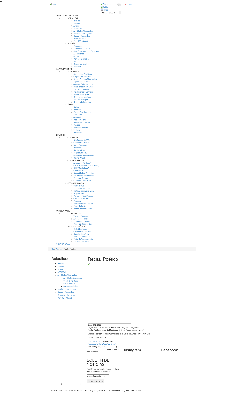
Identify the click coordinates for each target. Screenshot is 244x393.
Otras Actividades (70, 286)
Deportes (77, 109)
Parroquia (77, 201)
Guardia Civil (78, 185)
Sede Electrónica (80, 229)
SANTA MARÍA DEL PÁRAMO (67, 15)
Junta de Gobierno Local (83, 84)
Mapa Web (102, 384)
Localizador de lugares (82, 33)
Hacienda (77, 147)
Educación (77, 114)
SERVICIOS (60, 135)
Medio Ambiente (80, 119)
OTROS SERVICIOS (75, 160)
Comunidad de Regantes (83, 173)
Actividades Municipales (83, 31)
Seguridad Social (80, 152)
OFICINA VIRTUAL (63, 211)
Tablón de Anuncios (81, 241)
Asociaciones (78, 53)
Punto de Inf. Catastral (82, 206)
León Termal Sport (80, 99)
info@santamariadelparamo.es (155, 390)
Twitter (99, 344)
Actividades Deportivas (72, 278)
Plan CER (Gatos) (80, 41)
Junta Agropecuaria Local (83, 191)
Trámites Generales (81, 216)
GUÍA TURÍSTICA (63, 244)
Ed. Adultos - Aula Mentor (83, 175)
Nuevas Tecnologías (81, 122)
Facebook (92, 344)
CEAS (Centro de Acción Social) (86, 165)
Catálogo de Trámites (82, 231)
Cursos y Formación (81, 36)
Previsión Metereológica (83, 203)
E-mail (113, 344)
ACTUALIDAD (73, 18)
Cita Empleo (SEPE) (81, 140)
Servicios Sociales (80, 127)
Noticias (76, 20)
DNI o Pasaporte (80, 145)
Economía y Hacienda (82, 112)
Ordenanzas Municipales (83, 97)
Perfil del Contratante (81, 236)
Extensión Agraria (80, 178)
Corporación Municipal (82, 76)
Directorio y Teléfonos (82, 38)
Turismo (76, 130)
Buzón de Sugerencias (82, 224)
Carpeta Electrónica (81, 234)
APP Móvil (77, 28)
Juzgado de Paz (79, 193)
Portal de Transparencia (83, 239)
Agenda (76, 23)
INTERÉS (71, 43)
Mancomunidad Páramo (83, 196)
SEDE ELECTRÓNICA (76, 226)
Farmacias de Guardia (82, 48)
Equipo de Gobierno (81, 81)
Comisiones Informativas (83, 86)
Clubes (76, 56)
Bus (75, 61)
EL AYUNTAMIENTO (64, 69)
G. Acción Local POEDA (83, 180)
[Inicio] (72, 4)
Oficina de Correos (81, 198)
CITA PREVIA (72, 137)
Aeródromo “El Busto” (82, 163)
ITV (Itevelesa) (79, 150)
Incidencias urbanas (81, 221)
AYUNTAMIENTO (74, 71)
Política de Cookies (88, 384)
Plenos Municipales (81, 89)
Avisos (76, 25)
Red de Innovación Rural (83, 208)
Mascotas (77, 66)
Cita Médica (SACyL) (81, 142)
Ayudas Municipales (81, 218)
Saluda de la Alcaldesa (82, 74)
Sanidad (76, 125)
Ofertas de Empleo (81, 64)
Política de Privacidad (71, 384)
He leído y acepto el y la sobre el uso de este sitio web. (103, 349)
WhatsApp (106, 344)
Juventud (77, 117)
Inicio (52, 249)
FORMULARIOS (74, 213)
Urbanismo (77, 132)
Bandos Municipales (81, 94)
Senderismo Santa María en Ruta (70, 282)
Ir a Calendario (95, 341)
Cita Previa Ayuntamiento (83, 155)
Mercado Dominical (81, 59)
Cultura (76, 107)
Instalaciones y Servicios (83, 92)
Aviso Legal (56, 384)
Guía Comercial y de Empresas (86, 51)
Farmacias (77, 46)
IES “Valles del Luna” (81, 188)
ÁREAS (70, 104)
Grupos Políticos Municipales (85, 79)
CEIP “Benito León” (81, 168)
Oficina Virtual (79, 158)
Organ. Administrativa (82, 102)
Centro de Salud (80, 170)
